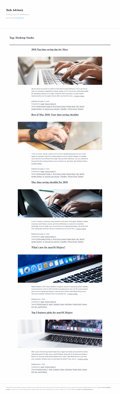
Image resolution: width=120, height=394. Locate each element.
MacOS (82, 106)
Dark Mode (68, 304)
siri (43, 109)
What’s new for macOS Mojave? (48, 247)
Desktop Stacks (70, 106)
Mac (77, 106)
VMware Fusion (72, 109)
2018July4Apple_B (42, 304)
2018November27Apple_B (44, 106)
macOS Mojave (42, 307)
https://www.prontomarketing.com (85, 389)
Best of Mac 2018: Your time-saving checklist (55, 114)
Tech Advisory (14, 10)
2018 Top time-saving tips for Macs (49, 49)
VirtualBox (63, 109)
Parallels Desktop (36, 109)
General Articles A (50, 237)
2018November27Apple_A (44, 239)
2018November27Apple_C (44, 174)
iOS (32, 307)
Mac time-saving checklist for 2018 (49, 182)
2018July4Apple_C (42, 369)
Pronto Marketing (18, 18)
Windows (81, 109)
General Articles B (50, 104)
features (84, 304)
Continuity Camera (58, 304)
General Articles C (50, 171)
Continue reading (79, 96)
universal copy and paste (52, 109)
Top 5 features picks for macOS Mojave (52, 312)
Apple (42, 104)
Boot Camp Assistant (59, 106)
